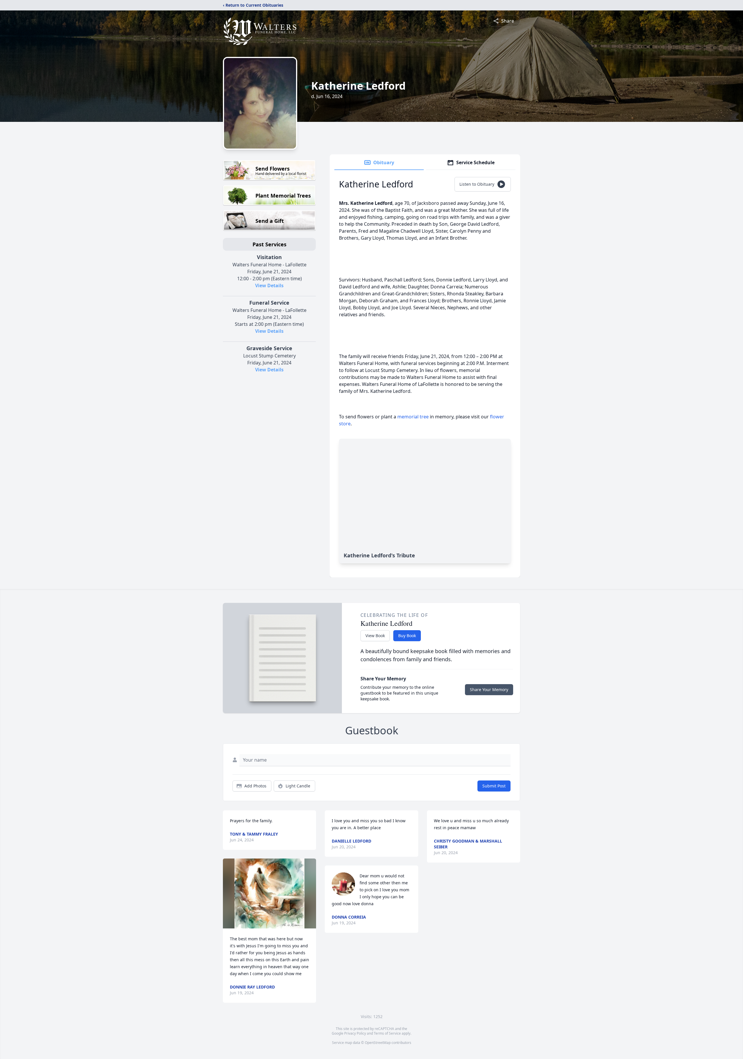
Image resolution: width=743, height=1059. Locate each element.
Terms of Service (387, 1033)
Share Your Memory (489, 689)
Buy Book (407, 635)
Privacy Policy (355, 1033)
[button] (269, 893)
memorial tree (413, 416)
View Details (269, 285)
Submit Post (494, 786)
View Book (375, 635)
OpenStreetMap (378, 1042)
